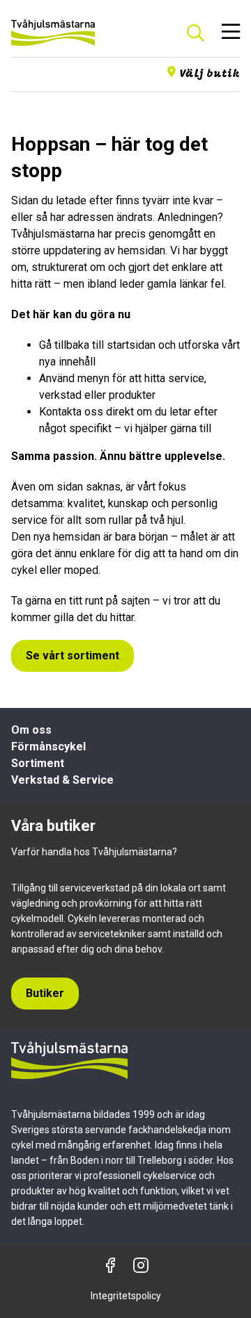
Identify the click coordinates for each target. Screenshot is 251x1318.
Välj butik (209, 74)
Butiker (45, 993)
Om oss (31, 729)
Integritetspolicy (126, 1295)
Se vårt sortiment (72, 655)
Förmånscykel (48, 746)
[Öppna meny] (231, 33)
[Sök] (195, 33)
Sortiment (37, 763)
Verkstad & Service (62, 779)
